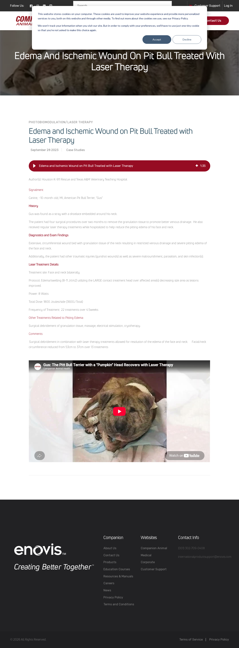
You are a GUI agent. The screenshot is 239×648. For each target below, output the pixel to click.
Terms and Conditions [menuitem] (118, 604)
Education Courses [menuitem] (116, 569)
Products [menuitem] (109, 562)
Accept (157, 39)
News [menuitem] (107, 590)
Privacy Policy (219, 639)
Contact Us (212, 20)
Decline (187, 39)
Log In (228, 5)
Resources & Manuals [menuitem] (118, 576)
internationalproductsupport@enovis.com (204, 557)
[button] (34, 166)
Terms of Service (191, 639)
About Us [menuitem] (109, 548)
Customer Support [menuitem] (154, 569)
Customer (202, 5)
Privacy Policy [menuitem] (113, 597)
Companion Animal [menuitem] (154, 548)
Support (214, 5)
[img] (196, 166)
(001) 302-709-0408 (191, 548)
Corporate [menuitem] (148, 562)
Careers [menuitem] (108, 583)
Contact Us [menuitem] (111, 555)
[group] (119, 166)
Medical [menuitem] (146, 555)
